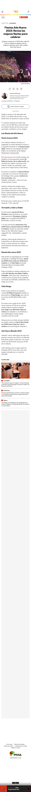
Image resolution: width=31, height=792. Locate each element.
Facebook (9, 88)
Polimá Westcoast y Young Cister (13, 152)
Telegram (21, 88)
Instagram (8, 727)
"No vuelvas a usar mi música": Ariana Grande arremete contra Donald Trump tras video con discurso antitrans (15, 384)
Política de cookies (8, 746)
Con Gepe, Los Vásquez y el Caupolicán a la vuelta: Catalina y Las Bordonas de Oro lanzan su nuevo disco (15, 404)
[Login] (28, 11)
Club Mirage (15, 295)
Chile (3, 17)
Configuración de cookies (21, 746)
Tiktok (5, 727)
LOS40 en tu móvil (15, 747)
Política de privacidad (19, 744)
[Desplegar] (15, 783)
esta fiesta (15, 257)
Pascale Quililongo (15, 93)
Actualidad (13, 23)
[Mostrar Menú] (2, 12)
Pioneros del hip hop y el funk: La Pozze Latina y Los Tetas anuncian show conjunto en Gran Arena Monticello (15, 394)
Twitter (13, 88)
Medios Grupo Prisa (15, 758)
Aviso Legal (9, 744)
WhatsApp (17, 88)
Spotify (22, 727)
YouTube (12, 727)
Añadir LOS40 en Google (17, 106)
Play (29, 789)
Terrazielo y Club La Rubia (14, 217)
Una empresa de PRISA (15, 753)
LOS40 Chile (15, 11)
